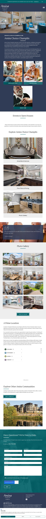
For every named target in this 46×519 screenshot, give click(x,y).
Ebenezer (36, 505)
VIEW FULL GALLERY (23, 314)
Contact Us (36, 1)
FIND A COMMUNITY (9, 396)
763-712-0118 (12, 444)
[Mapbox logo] (25, 380)
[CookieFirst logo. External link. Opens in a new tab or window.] (1, 509)
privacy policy (25, 477)
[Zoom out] (41, 350)
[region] (33, 364)
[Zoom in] (41, 349)
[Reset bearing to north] (41, 352)
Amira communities (11, 504)
